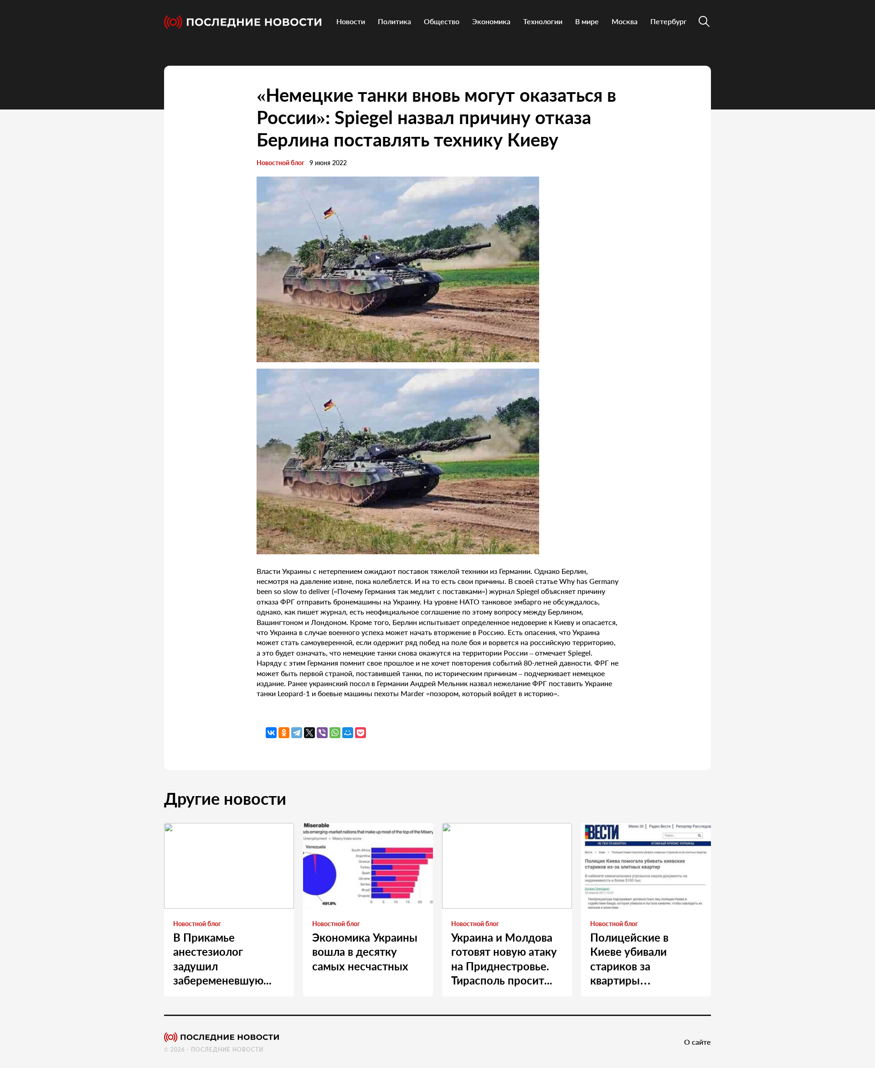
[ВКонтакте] (271, 732)
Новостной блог (280, 163)
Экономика (491, 21)
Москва (625, 21)
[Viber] (322, 732)
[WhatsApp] (334, 732)
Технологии (542, 21)
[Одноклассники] (283, 732)
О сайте (697, 1041)
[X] (309, 732)
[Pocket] (360, 732)
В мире (587, 21)
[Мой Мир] (347, 732)
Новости (350, 21)
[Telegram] (296, 732)
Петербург (668, 21)
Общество (441, 21)
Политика (394, 21)
